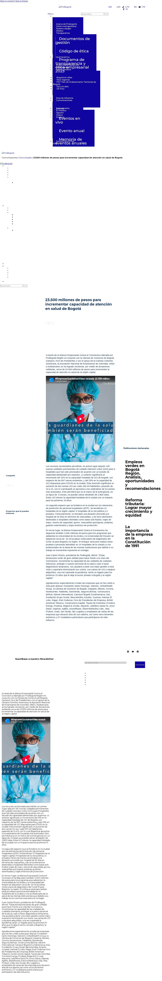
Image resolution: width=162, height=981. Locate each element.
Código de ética (74, 51)
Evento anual (71, 130)
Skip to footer (21, 1)
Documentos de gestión (73, 40)
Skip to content (7, 1)
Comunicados (25, 158)
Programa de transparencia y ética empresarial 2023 (72, 65)
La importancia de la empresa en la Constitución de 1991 (139, 536)
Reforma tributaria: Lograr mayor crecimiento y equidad (138, 508)
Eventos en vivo (67, 120)
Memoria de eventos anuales (71, 141)
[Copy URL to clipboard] (52, 323)
